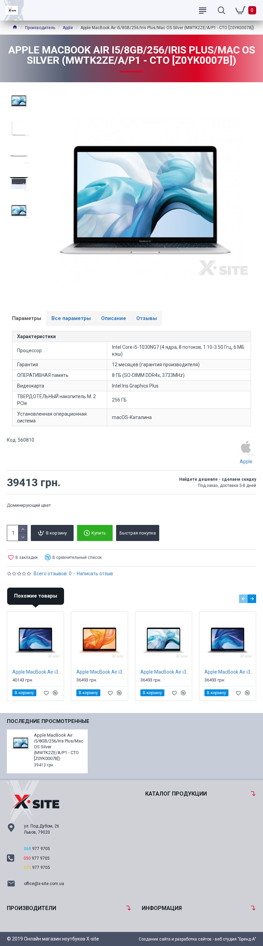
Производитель (40, 27)
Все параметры (71, 318)
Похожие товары (35, 596)
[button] (243, 598)
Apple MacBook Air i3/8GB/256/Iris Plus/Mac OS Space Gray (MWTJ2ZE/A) (228, 672)
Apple (68, 27)
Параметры (26, 318)
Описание (113, 318)
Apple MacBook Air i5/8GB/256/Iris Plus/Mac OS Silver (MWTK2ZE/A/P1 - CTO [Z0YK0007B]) (58, 747)
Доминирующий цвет (29, 505)
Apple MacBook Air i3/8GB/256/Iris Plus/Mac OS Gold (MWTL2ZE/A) (100, 672)
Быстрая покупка (138, 533)
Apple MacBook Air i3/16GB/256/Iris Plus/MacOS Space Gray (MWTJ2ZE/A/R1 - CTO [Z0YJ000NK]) (36, 672)
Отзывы (146, 318)
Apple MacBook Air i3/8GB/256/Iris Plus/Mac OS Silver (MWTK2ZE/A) (164, 672)
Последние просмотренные (48, 721)
